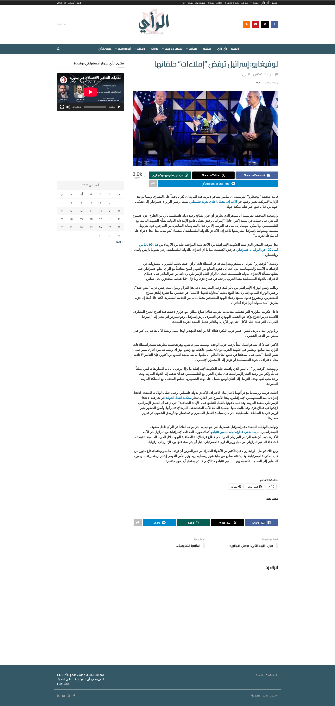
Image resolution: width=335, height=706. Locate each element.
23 (109, 227)
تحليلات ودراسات (232, 3)
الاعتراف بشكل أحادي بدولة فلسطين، (213, 201)
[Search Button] (58, 49)
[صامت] (68, 107)
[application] (90, 92)
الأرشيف (272, 674)
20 (71, 219)
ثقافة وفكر (200, 3)
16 (109, 219)
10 (100, 211)
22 (119, 227)
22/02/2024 (271, 83)
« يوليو (120, 241)
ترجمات (211, 3)
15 (119, 219)
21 (61, 219)
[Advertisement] (90, 146)
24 (100, 227)
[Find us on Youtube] (255, 24)
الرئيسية (275, 3)
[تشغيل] (119, 107)
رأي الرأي (265, 3)
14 (61, 211)
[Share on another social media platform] (153, 183)
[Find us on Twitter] (265, 24)
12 (81, 211)
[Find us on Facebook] (274, 24)
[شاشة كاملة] (62, 107)
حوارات (219, 3)
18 (91, 219)
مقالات (244, 3)
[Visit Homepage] (154, 24)
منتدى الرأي (187, 3)
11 (91, 211)
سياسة (256, 3)
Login (60, 24)
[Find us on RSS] (246, 24)
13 (71, 211)
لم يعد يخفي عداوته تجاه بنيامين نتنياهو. (235, 431)
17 (100, 219)
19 (81, 219)
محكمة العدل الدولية (179, 397)
